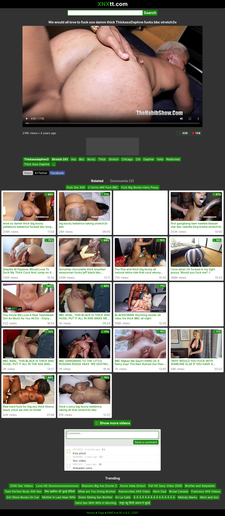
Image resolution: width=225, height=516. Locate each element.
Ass (73, 159)
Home (91, 512)
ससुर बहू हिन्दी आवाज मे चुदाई (134, 503)
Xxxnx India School (132, 486)
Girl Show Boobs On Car (23, 497)
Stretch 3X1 (60, 159)
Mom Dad (159, 491)
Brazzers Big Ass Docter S (99, 486)
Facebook (57, 173)
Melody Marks (187, 497)
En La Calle (122, 497)
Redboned (173, 159)
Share (28, 173)
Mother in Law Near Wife (58, 497)
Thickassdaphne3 (36, 159)
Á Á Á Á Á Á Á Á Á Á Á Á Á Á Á (154, 497)
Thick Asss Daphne (36, 164)
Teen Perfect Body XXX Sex (23, 491)
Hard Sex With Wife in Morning (95, 503)
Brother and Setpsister (200, 486)
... (54, 164)
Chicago (127, 159)
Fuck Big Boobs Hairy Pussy (139, 187)
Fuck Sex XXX (76, 187)
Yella (160, 159)
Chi (138, 159)
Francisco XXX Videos (205, 491)
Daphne (148, 159)
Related (97, 181)
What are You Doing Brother (96, 491)
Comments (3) (122, 181)
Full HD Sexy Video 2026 (165, 486)
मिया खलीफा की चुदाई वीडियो (60, 491)
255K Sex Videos (21, 486)
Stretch (113, 159)
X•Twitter (41, 173)
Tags (101, 512)
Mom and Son (209, 497)
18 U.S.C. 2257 (128, 512)
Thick (102, 159)
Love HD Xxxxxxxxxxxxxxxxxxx (57, 486)
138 (198, 133)
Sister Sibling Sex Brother (95, 497)
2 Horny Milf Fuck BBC (103, 187)
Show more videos (115, 423)
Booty (91, 159)
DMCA (111, 512)
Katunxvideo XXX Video (134, 491)
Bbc (81, 159)
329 (185, 133)
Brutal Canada (178, 491)
